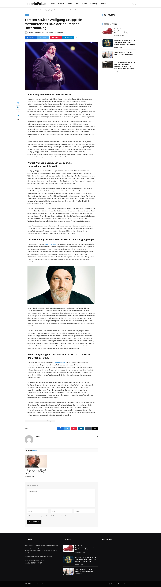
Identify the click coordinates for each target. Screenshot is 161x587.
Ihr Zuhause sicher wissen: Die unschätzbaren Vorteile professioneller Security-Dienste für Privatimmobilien (124, 65)
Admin (31, 32)
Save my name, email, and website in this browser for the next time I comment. (52, 516)
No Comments (50, 32)
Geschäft (61, 4)
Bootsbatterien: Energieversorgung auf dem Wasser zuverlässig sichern (124, 31)
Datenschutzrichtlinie (130, 584)
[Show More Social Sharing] (77, 37)
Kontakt (103, 4)
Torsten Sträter (50, 244)
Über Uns (113, 584)
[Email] (18, 119)
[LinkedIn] (18, 107)
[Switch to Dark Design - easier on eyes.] (135, 3)
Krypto (70, 4)
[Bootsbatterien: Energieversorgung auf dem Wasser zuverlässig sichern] (107, 31)
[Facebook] (18, 99)
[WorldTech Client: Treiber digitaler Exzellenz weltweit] (107, 54)
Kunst (27, 14)
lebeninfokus (48, 584)
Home (53, 4)
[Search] (133, 4)
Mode (77, 4)
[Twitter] (18, 103)
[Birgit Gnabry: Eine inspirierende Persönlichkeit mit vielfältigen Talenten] (36, 461)
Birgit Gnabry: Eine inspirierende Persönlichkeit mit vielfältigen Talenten (35, 472)
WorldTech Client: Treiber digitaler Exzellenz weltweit (123, 53)
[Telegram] (18, 115)
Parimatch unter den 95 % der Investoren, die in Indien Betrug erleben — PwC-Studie (124, 43)
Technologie (94, 4)
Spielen (84, 4)
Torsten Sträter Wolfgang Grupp (45, 421)
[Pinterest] (18, 111)
